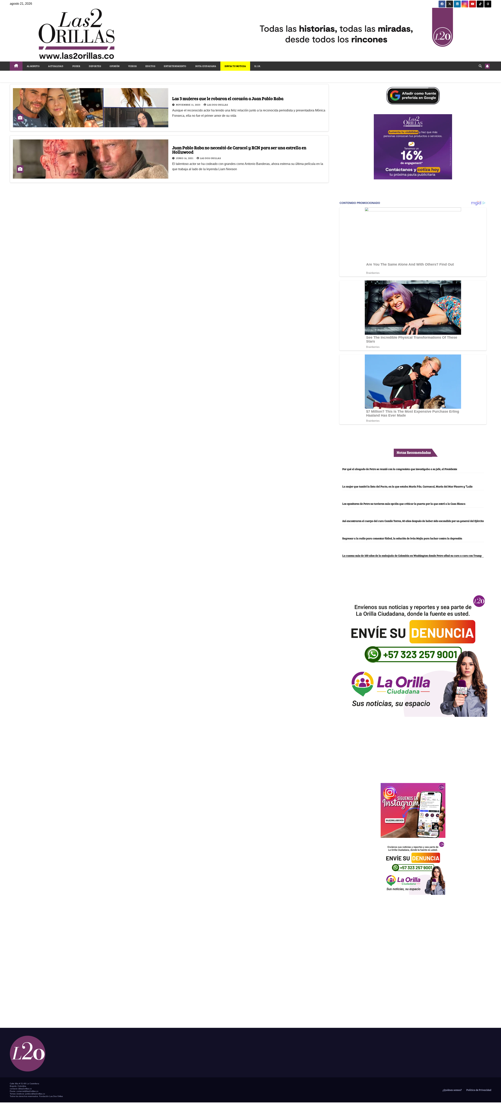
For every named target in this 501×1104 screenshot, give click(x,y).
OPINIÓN (115, 66)
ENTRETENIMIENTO (175, 66)
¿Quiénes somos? (452, 1090)
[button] (480, 66)
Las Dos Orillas (217, 104)
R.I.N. (257, 66)
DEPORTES (95, 66)
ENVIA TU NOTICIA (235, 66)
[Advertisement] (413, 747)
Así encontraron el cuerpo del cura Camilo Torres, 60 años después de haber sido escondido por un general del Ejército (413, 521)
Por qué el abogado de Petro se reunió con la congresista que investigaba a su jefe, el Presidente (399, 469)
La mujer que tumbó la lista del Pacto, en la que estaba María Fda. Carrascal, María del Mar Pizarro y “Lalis (407, 486)
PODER (76, 66)
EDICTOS (150, 66)
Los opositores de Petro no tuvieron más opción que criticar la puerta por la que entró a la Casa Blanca (403, 503)
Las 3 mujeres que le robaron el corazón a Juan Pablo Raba (227, 98)
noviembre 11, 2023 (188, 104)
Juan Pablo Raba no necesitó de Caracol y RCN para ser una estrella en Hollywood (239, 150)
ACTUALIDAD (55, 66)
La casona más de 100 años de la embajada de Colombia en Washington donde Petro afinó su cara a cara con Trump (412, 555)
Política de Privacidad (478, 1090)
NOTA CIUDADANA (205, 66)
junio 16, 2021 (185, 158)
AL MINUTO (33, 66)
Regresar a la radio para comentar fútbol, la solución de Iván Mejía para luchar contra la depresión (402, 538)
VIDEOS (132, 66)
